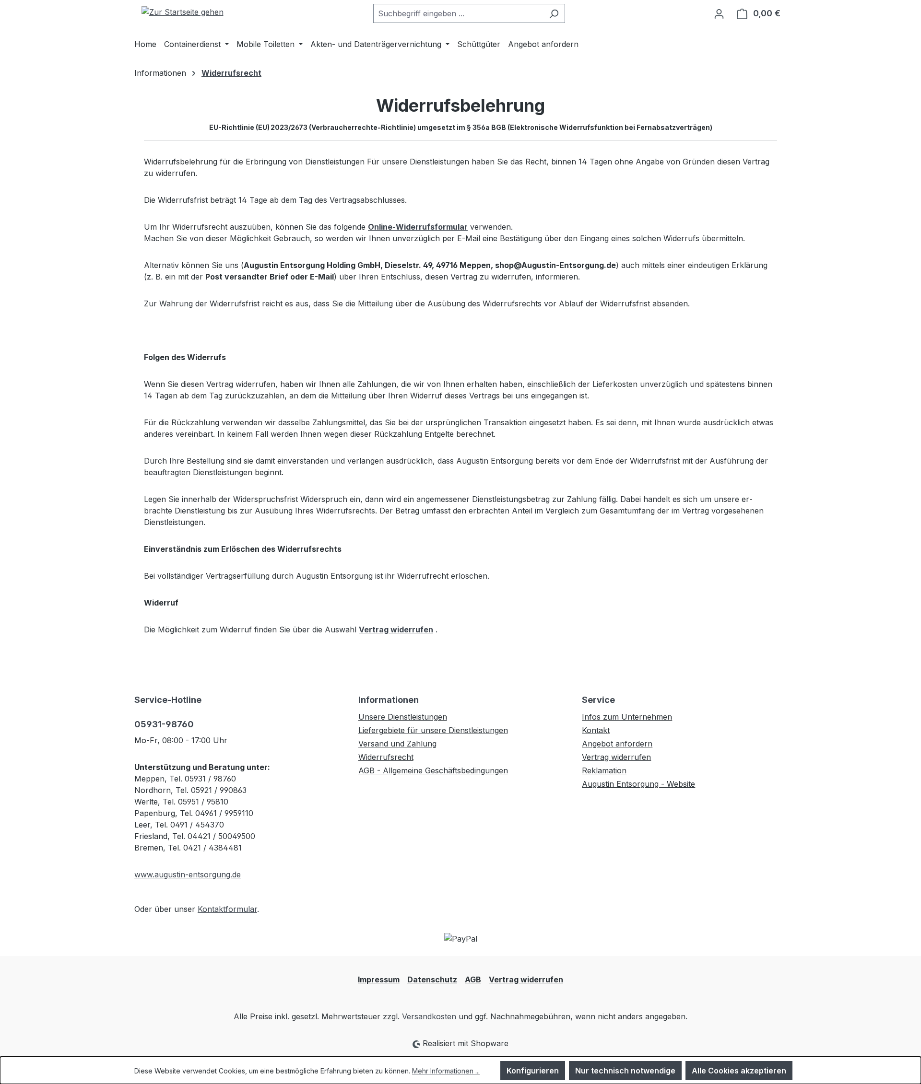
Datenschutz (432, 979)
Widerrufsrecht (385, 757)
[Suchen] (554, 13)
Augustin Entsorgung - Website (638, 784)
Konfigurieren (533, 1070)
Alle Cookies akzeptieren (739, 1070)
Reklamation (604, 770)
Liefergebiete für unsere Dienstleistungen (433, 730)
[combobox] (458, 13)
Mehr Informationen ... (446, 1071)
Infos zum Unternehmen (627, 717)
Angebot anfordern (617, 743)
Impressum (379, 979)
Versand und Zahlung (397, 743)
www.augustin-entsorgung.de (187, 874)
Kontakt (596, 730)
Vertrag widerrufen (616, 757)
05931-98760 (164, 724)
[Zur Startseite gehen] (182, 11)
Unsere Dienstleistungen (402, 717)
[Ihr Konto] (719, 13)
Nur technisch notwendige (625, 1070)
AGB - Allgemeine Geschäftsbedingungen (433, 770)
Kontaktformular (227, 909)
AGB (473, 979)
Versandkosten (429, 1016)
